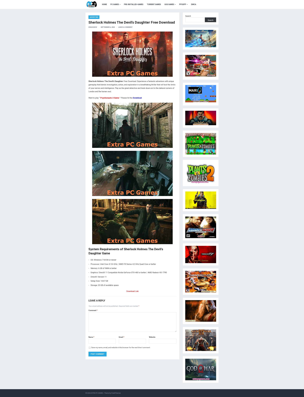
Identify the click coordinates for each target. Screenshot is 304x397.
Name (91, 337)
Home (104, 4)
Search (188, 16)
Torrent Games (154, 4)
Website (152, 337)
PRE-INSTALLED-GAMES (133, 4)
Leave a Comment (125, 27)
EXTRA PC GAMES (97, 393)
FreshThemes (116, 393)
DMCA (193, 4)
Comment (92, 310)
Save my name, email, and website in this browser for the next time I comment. (120, 348)
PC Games (114, 4)
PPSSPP (182, 4)
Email (121, 337)
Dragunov (92, 27)
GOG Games (169, 4)
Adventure (94, 17)
